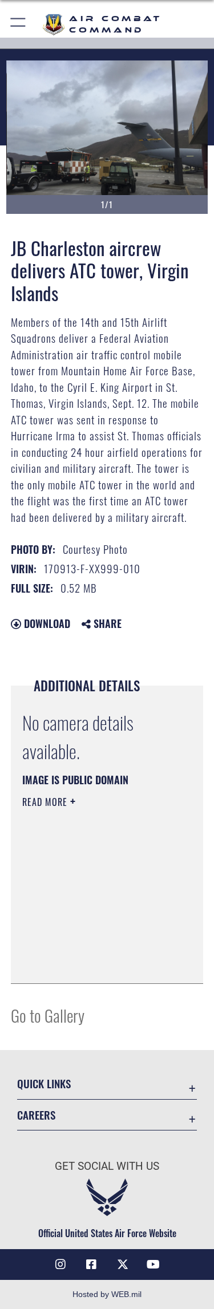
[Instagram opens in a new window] (60, 1264)
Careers (36, 1115)
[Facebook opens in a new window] (91, 1264)
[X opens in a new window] (122, 1264)
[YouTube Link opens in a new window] (153, 1264)
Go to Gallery (47, 1015)
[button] (18, 24)
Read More (46, 802)
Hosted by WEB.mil (107, 1294)
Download (45, 623)
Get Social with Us (107, 1166)
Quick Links (44, 1083)
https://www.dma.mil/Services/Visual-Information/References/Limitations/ (91, 946)
